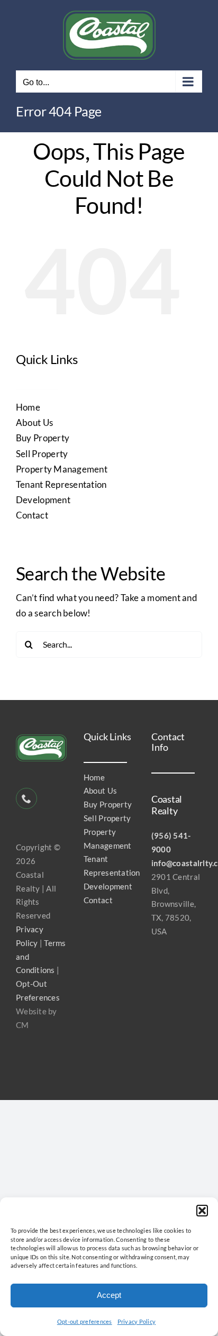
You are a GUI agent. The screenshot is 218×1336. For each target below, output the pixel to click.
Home (28, 407)
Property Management (61, 469)
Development (43, 499)
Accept (109, 1294)
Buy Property (42, 437)
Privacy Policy (136, 1321)
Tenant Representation (61, 484)
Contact (32, 515)
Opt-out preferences (84, 1321)
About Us (34, 422)
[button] (202, 1210)
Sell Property (42, 453)
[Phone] (26, 798)
